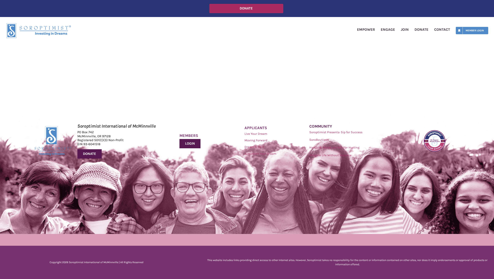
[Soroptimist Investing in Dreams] (53, 128)
